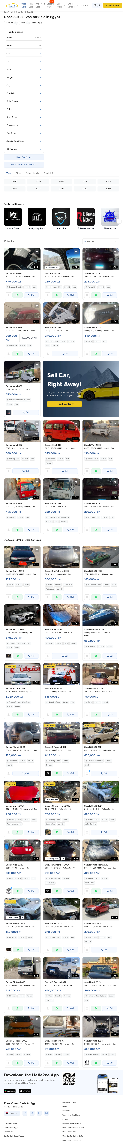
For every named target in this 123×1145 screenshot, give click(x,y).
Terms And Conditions (71, 1115)
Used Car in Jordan (70, 1132)
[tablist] (61, 173)
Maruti (105, 702)
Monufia (12, 996)
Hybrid (9, 765)
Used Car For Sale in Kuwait (73, 1128)
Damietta (12, 937)
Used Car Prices (24, 157)
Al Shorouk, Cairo (94, 585)
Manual (48, 463)
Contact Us (66, 1111)
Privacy (65, 1119)
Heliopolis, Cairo (54, 878)
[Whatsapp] (17, 295)
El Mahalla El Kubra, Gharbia (58, 517)
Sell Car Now (66, 403)
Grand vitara (50, 824)
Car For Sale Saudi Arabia (14, 1136)
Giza (11, 1054)
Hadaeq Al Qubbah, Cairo (97, 996)
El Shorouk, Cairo (54, 287)
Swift (26, 585)
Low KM (55, 346)
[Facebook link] (24, 1113)
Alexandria (91, 287)
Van (34, 287)
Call (32, 295)
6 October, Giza (93, 517)
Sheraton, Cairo (54, 937)
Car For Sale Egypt (11, 1128)
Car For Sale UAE (11, 1132)
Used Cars (23, 5)
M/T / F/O (49, 1000)
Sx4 (86, 1000)
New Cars (31, 5)
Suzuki (27, 287)
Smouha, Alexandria (95, 761)
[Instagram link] (46, 1113)
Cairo (90, 341)
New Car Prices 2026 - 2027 (24, 164)
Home (64, 1107)
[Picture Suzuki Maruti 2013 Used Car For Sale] (22, 909)
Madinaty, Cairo (93, 820)
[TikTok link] (32, 1113)
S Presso (49, 765)
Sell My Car (114, 5)
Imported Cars (40, 5)
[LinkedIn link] (39, 1113)
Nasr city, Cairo (15, 820)
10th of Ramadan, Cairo (56, 341)
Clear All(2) (36, 22)
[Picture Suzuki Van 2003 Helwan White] (100, 431)
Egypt (12, 1113)
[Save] (36, 251)
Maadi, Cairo (92, 937)
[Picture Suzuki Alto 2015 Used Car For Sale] (61, 909)
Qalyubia (51, 459)
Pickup (29, 996)
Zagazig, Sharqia (15, 287)
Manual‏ (73, 643)
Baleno (109, 646)
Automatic (50, 589)
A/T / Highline (90, 824)
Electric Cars (50, 5)
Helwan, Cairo (93, 459)
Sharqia (12, 517)
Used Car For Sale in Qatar (72, 1136)
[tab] (8, 173)
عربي (98, 4)
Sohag (50, 643)
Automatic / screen (14, 824)
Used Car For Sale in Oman (73, 1140)
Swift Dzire (68, 585)
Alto (66, 643)
